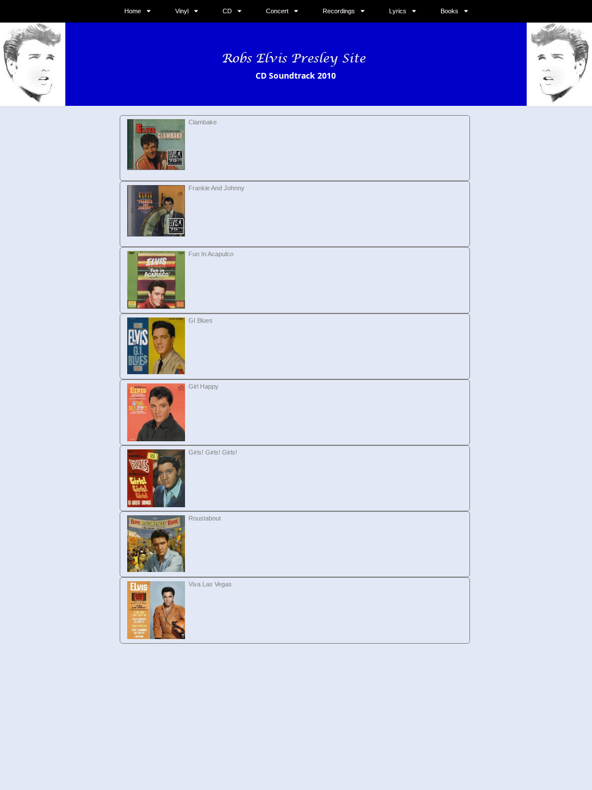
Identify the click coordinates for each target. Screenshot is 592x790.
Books (449, 11)
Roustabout (204, 518)
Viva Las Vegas (210, 584)
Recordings (339, 11)
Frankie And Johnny (216, 187)
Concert (277, 11)
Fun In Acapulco (211, 253)
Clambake (202, 122)
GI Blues (200, 320)
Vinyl (181, 11)
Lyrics (397, 11)
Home (132, 11)
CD (227, 11)
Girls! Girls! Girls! (212, 452)
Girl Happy (203, 386)
